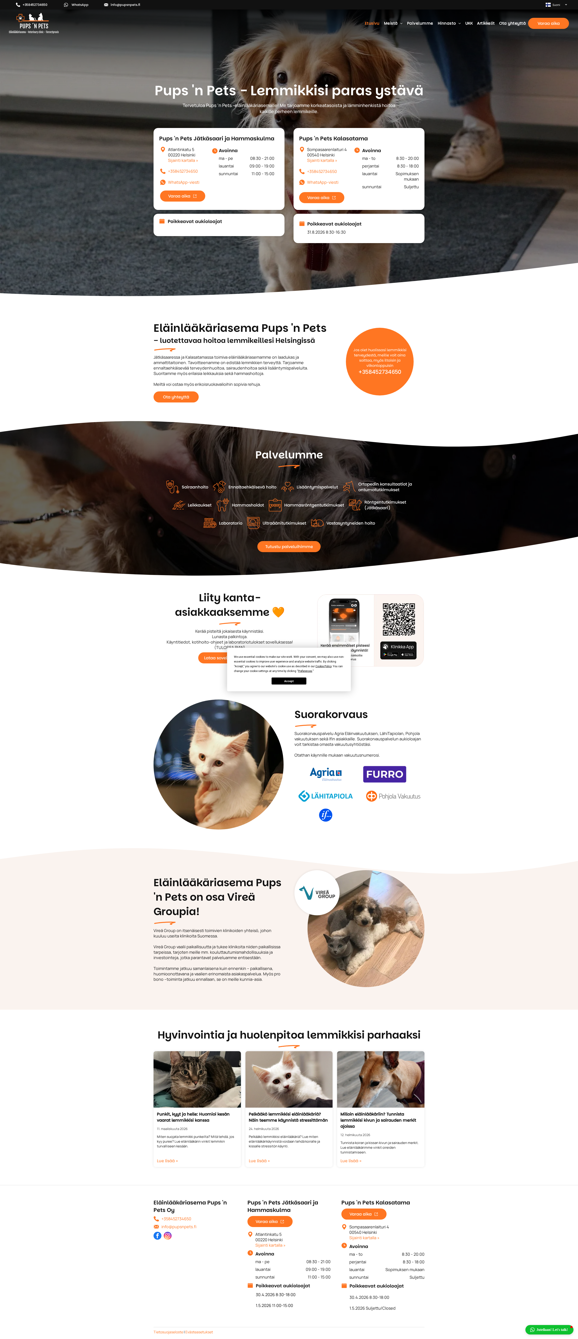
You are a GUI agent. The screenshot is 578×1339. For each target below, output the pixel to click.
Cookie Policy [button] (323, 666)
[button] (549, 1329)
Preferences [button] (305, 671)
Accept (289, 681)
